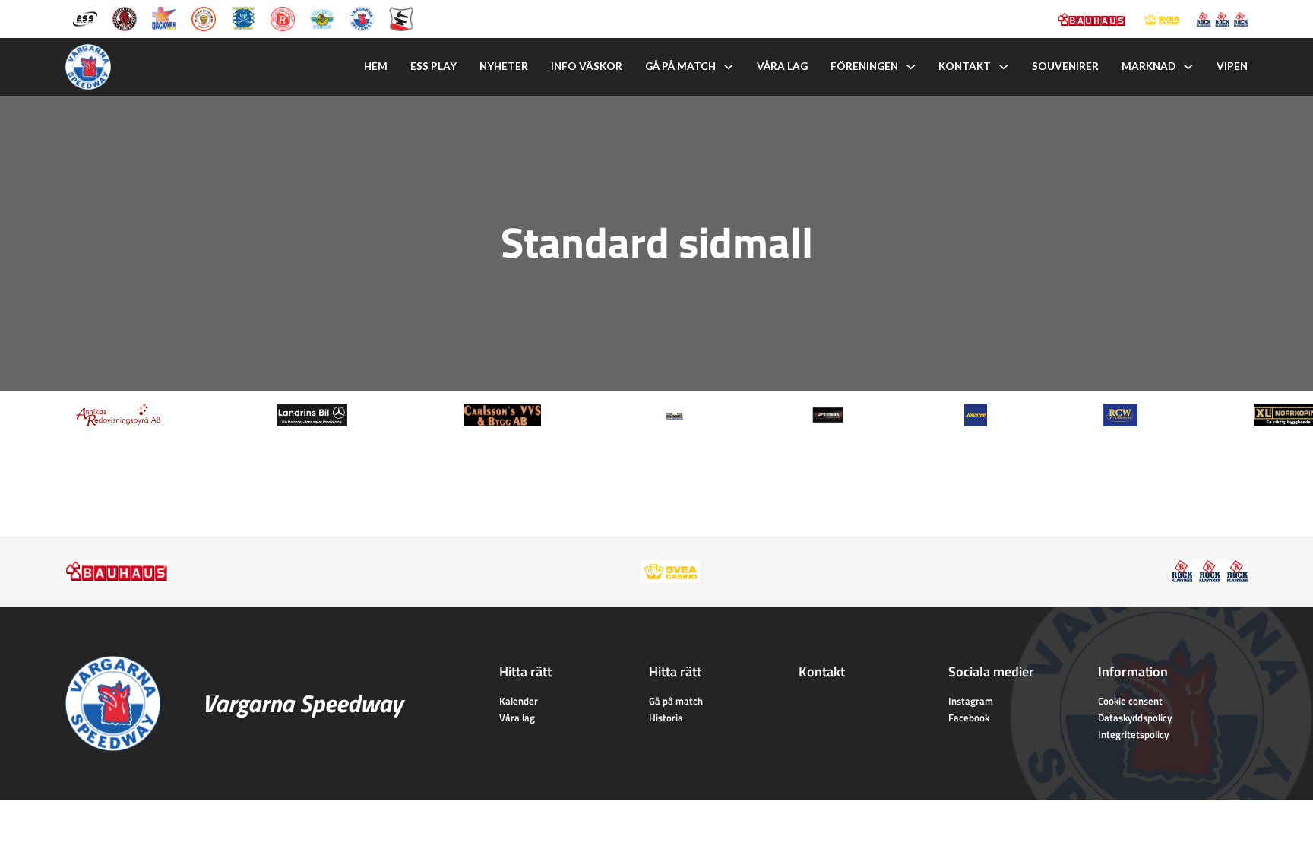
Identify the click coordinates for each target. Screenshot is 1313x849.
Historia (666, 717)
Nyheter (503, 66)
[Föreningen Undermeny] (911, 67)
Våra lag (782, 66)
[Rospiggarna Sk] (283, 17)
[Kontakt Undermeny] (1003, 67)
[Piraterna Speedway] (243, 17)
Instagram (970, 700)
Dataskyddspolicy (1135, 717)
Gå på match (680, 66)
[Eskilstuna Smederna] (401, 17)
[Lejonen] (203, 17)
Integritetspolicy (1133, 734)
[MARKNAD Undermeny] (1188, 67)
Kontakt (964, 66)
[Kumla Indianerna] (124, 17)
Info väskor (586, 66)
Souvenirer (1065, 66)
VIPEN (1232, 66)
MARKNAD (1148, 66)
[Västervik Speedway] (322, 17)
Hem (376, 66)
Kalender (518, 700)
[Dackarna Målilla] (164, 17)
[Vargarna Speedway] (362, 17)
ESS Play (433, 66)
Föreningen (864, 66)
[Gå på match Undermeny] (728, 67)
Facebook (968, 717)
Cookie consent (1130, 700)
